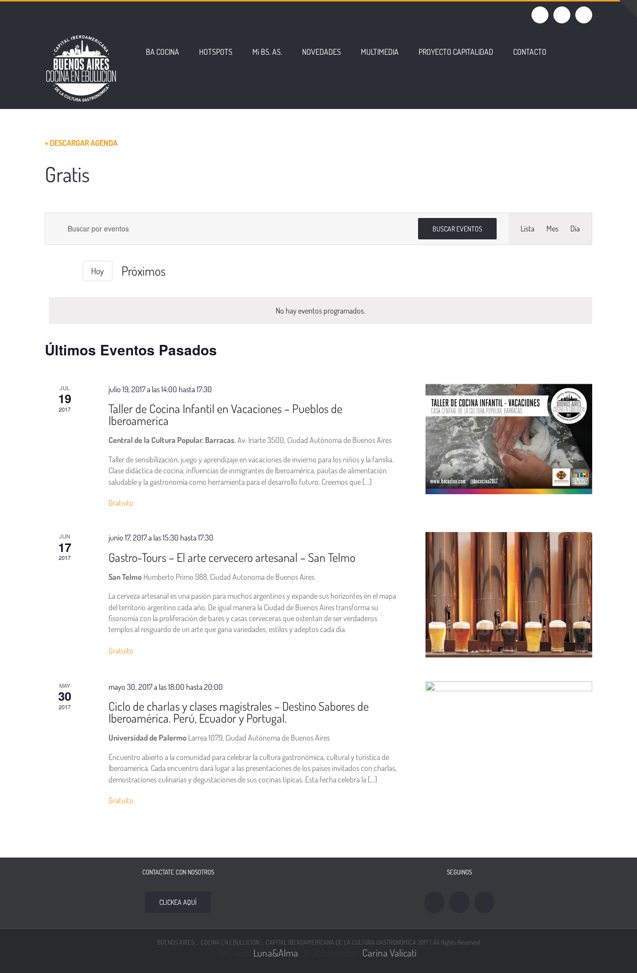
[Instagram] (459, 902)
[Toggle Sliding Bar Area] (628, 9)
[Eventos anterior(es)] (51, 271)
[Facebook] (434, 902)
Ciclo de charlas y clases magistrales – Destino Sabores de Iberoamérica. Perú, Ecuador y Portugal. (238, 712)
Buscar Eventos (457, 228)
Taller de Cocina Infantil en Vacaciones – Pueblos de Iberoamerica (225, 414)
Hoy (97, 270)
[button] (569, 51)
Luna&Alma (275, 952)
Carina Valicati (389, 952)
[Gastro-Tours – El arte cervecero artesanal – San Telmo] (508, 594)
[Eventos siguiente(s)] (68, 271)
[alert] (320, 310)
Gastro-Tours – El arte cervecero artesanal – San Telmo (231, 557)
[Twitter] (484, 902)
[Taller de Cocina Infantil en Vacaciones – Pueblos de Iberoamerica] (508, 439)
